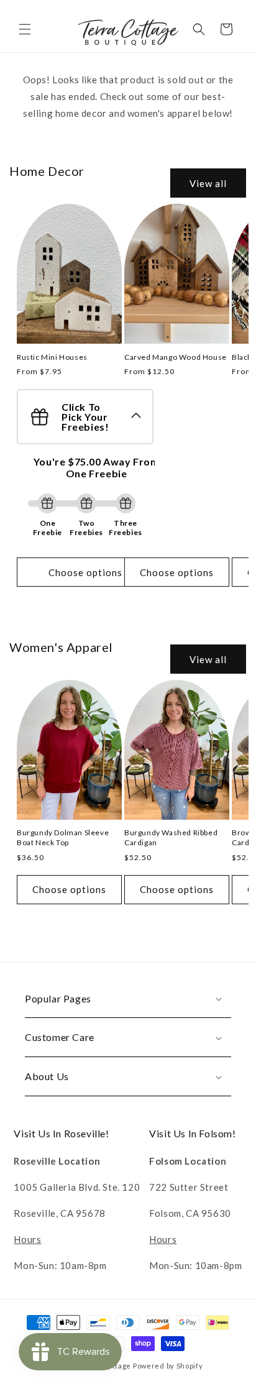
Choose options (85, 572)
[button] (25, 29)
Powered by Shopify (168, 1366)
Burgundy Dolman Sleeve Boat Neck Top (63, 837)
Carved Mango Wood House (175, 357)
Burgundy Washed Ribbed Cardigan (170, 837)
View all (208, 183)
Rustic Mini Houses (52, 357)
